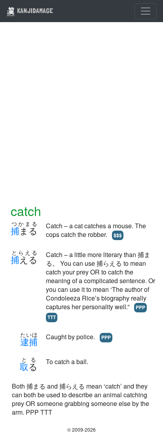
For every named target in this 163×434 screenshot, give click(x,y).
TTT (51, 317)
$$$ (118, 235)
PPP (140, 307)
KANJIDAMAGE (34, 10)
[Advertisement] (81, 117)
